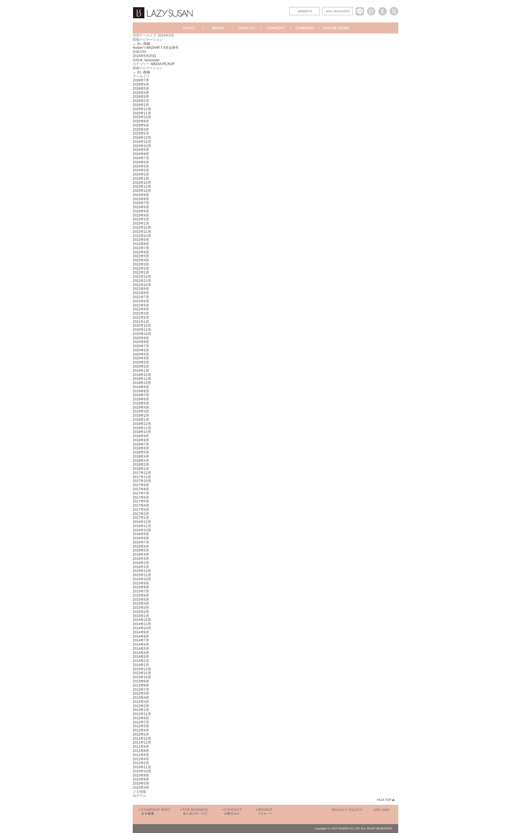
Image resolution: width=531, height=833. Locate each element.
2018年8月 (141, 440)
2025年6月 (141, 125)
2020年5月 (141, 354)
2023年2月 (141, 219)
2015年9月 (141, 583)
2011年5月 (141, 755)
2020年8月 (141, 342)
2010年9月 (141, 775)
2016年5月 (141, 550)
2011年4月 (141, 759)
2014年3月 (141, 657)
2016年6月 (141, 546)
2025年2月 (141, 133)
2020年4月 (141, 358)
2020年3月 (141, 362)
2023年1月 (141, 223)
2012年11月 (142, 714)
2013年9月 (141, 681)
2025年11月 (142, 113)
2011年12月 (142, 739)
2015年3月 (141, 608)
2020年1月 (141, 371)
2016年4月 (141, 554)
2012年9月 (141, 718)
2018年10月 (142, 432)
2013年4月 (141, 698)
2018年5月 (141, 452)
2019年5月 (141, 403)
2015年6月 (141, 595)
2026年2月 (141, 101)
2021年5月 (141, 305)
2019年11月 (142, 379)
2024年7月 (141, 158)
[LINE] (360, 9)
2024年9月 (141, 150)
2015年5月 (141, 600)
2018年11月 (142, 428)
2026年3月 (141, 97)
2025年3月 (141, 129)
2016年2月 (141, 563)
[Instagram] (371, 9)
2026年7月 (141, 80)
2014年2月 (141, 661)
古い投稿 (141, 44)
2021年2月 (141, 317)
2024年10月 (142, 146)
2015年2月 (141, 612)
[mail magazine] (337, 9)
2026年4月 (141, 93)
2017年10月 (142, 481)
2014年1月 (141, 665)
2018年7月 (141, 444)
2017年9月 (141, 485)
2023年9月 (141, 195)
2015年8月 (141, 587)
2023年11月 (142, 187)
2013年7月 (141, 690)
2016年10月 (142, 530)
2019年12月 (142, 375)
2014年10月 (142, 628)
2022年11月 (142, 232)
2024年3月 (141, 170)
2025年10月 (142, 117)
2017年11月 (142, 477)
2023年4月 (141, 215)
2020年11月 (142, 330)
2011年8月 (141, 751)
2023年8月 (141, 199)
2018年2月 (141, 464)
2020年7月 (141, 346)
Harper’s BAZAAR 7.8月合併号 (156, 48)
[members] (304, 9)
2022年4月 (141, 260)
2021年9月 (141, 289)
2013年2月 (141, 706)
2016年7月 (141, 542)
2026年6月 (141, 84)
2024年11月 (142, 142)
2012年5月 (141, 726)
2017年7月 (141, 493)
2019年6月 (141, 399)
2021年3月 (141, 313)
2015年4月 (141, 603)
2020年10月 (142, 334)
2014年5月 (141, 649)
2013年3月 (141, 702)
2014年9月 (141, 632)
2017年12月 (142, 473)
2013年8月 (141, 685)
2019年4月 (141, 407)
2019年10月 (142, 383)
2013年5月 (141, 693)
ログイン (139, 796)
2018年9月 (141, 436)
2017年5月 (141, 501)
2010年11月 (142, 767)
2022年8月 (141, 244)
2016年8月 (141, 538)
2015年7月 (141, 591)
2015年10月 (142, 579)
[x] (394, 9)
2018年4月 (141, 456)
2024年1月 (141, 178)
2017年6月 (141, 497)
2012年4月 (141, 730)
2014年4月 (141, 653)
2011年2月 (141, 763)
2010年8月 (141, 779)
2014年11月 (142, 624)
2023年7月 (141, 203)
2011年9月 (141, 747)
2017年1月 (141, 518)
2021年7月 (141, 297)
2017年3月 (141, 510)
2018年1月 (141, 469)
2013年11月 (142, 673)
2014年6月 (141, 644)
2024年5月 (141, 166)
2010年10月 (142, 771)
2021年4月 (141, 309)
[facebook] (382, 9)
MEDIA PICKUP (163, 64)
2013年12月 (142, 669)
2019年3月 (141, 411)
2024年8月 (141, 154)
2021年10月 (142, 285)
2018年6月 (141, 448)
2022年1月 (141, 272)
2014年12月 (142, 620)
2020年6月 (141, 350)
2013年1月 (141, 710)
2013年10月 (142, 677)
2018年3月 (141, 461)
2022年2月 (141, 268)
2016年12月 (142, 522)
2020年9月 (141, 338)
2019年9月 (141, 387)
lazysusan (152, 60)
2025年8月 (141, 121)
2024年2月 (141, 174)
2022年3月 (141, 264)
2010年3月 (141, 788)
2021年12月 (142, 276)
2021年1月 (141, 322)
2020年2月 (141, 366)
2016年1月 (141, 567)
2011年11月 (142, 742)
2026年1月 (141, 105)
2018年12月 (142, 424)
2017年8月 (141, 489)
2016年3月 (141, 559)
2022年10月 (142, 236)
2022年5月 (141, 256)
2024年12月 (142, 138)
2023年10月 (142, 191)
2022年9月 (141, 240)
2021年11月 (142, 281)
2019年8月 (141, 391)
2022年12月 (142, 227)
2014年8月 (141, 636)
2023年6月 (141, 207)
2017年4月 (141, 505)
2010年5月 (141, 783)
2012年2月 (141, 734)
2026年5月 (141, 89)
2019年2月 (141, 415)
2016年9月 (141, 534)
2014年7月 (141, 640)
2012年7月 (141, 722)
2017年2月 (141, 514)
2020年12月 (142, 325)
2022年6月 (141, 252)
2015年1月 (141, 616)
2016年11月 (142, 526)
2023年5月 (141, 211)
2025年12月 (142, 109)
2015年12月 (142, 571)
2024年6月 (141, 162)
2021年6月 (141, 301)
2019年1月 (141, 420)
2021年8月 (141, 293)
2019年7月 (141, 395)
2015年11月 (142, 575)
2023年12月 (142, 183)
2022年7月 (141, 248)
